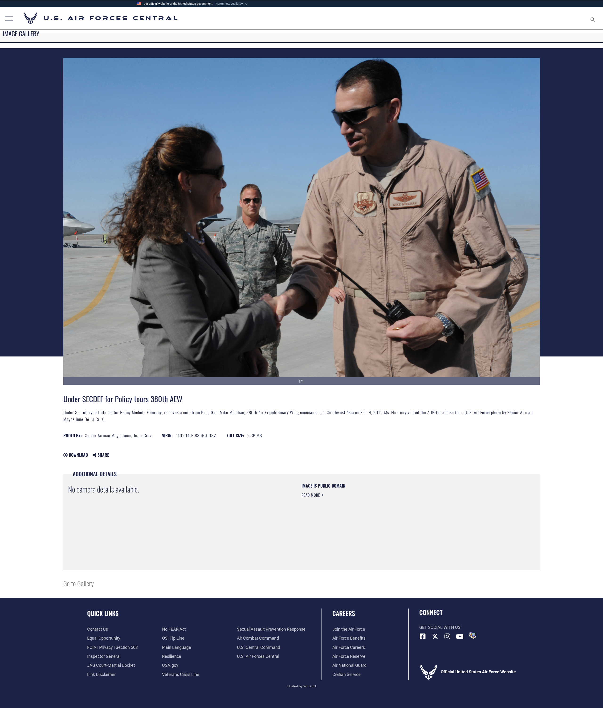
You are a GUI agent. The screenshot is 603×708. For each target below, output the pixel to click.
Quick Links (102, 613)
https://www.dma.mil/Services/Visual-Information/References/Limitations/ (357, 518)
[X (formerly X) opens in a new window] (435, 636)
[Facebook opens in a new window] (422, 636)
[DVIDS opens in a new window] (472, 635)
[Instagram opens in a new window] (447, 636)
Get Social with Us (439, 627)
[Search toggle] (593, 18)
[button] (232, 3)
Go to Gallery (78, 583)
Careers (343, 613)
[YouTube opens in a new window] (459, 636)
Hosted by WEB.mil (301, 686)
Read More (311, 495)
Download (78, 455)
